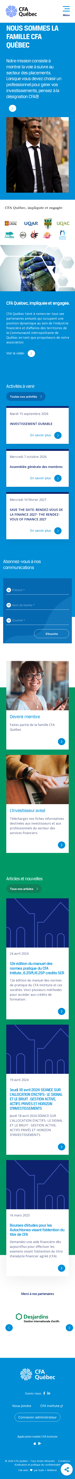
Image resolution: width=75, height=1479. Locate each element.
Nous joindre (21, 1406)
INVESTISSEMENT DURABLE (31, 424)
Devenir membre (25, 716)
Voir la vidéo (15, 353)
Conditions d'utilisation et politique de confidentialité (42, 1462)
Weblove (52, 1470)
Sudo (41, 1470)
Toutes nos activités (24, 396)
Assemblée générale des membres (36, 467)
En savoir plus (41, 435)
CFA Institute (50, 1406)
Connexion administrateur (37, 1417)
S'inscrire (52, 634)
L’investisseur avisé (27, 810)
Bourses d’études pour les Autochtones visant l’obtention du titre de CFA (37, 1230)
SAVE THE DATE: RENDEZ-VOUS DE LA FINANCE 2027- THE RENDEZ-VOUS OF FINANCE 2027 (36, 514)
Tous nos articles (22, 889)
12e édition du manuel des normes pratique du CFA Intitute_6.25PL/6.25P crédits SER (37, 968)
